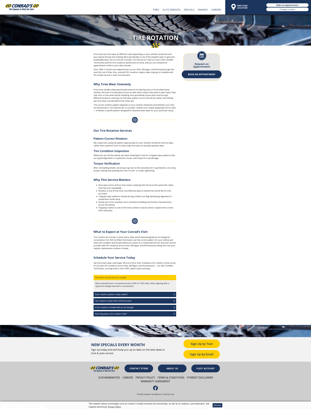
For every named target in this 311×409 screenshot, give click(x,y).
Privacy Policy (114, 407)
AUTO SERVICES (171, 9)
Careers (216, 9)
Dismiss (217, 405)
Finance (203, 9)
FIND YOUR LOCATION (242, 6)
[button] (135, 277)
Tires (156, 9)
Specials (189, 9)
